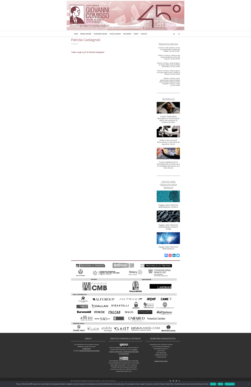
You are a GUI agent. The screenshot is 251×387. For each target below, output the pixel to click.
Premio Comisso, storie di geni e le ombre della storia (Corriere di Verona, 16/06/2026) (168, 72)
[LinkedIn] (174, 255)
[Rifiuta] (249, 384)
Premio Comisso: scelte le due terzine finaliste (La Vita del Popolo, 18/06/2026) (169, 57)
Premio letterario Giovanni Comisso (88, 381)
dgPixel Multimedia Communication (89, 350)
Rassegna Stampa (168, 43)
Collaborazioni (86, 348)
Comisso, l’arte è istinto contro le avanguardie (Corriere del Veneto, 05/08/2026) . (169, 49)
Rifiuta (220, 384)
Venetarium (168, 98)
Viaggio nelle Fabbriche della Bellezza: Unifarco (168, 206)
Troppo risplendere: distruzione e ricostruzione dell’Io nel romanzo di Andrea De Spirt (168, 119)
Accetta (213, 384)
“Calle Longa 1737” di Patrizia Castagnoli (87, 52)
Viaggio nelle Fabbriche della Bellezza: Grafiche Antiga (168, 227)
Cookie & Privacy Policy (161, 361)
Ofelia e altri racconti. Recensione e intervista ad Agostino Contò (168, 142)
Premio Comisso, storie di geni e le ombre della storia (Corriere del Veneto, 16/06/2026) (168, 64)
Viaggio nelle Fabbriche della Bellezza (168, 184)
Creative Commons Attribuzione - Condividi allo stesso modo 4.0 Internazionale (123, 351)
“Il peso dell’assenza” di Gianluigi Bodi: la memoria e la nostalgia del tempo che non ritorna (168, 165)
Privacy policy (229, 384)
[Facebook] (166, 255)
